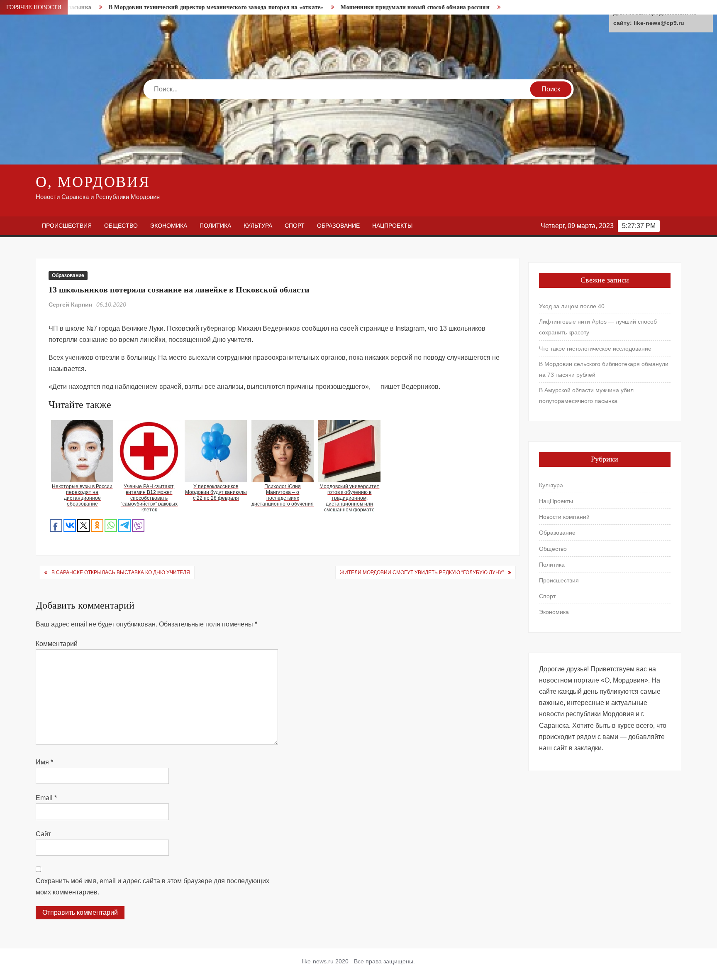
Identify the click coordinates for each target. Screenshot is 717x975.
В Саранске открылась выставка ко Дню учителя (120, 572)
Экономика (168, 225)
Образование (338, 225)
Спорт (295, 225)
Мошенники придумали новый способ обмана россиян (372, 7)
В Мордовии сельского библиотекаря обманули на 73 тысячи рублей (603, 369)
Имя (44, 762)
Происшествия (67, 225)
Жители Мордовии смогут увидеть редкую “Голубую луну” (422, 572)
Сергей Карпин (70, 304)
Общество (121, 225)
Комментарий (57, 643)
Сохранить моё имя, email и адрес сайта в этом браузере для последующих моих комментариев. (152, 886)
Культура (258, 225)
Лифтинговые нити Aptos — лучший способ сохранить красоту (598, 327)
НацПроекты (392, 225)
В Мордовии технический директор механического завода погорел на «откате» (173, 7)
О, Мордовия (93, 182)
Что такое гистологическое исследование (595, 348)
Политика (215, 225)
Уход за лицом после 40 (572, 306)
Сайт (43, 833)
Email (46, 797)
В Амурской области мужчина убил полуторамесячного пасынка (586, 395)
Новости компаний (564, 516)
